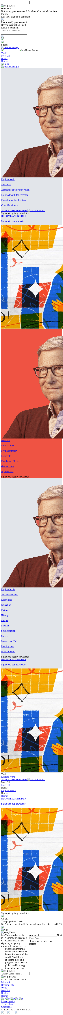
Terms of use (7, 1004)
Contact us (6, 1007)
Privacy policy (8, 1001)
